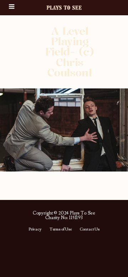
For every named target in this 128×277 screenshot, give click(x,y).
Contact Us (90, 229)
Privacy (35, 229)
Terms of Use (60, 229)
